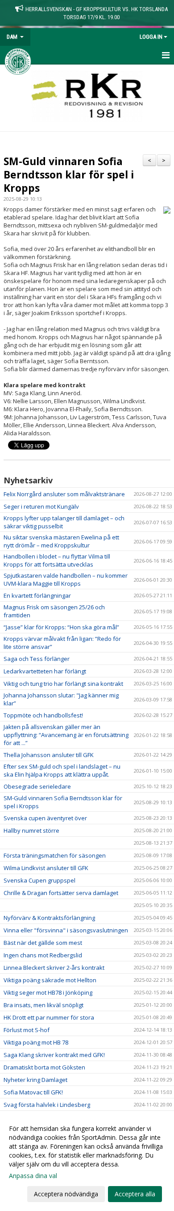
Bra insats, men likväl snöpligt (43, 1005)
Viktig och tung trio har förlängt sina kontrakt (63, 684)
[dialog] (87, 1161)
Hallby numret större (31, 830)
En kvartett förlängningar (37, 595)
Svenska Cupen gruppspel (39, 880)
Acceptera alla (135, 1194)
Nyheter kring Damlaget (35, 1080)
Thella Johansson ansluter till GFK (49, 755)
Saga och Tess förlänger (37, 659)
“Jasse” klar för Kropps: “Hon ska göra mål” (61, 627)
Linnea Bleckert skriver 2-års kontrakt (54, 968)
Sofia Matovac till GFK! (33, 1092)
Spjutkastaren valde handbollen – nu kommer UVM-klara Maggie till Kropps (66, 579)
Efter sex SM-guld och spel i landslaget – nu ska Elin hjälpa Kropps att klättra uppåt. (62, 770)
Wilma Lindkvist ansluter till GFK (46, 868)
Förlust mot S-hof (27, 1030)
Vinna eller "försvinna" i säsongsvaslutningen (66, 930)
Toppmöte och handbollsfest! (43, 715)
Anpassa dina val (33, 1176)
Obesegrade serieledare (37, 786)
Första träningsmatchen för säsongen (55, 855)
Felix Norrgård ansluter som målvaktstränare (64, 494)
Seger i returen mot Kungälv (41, 506)
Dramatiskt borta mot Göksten (44, 1067)
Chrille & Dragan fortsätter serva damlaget (61, 893)
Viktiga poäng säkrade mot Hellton (50, 980)
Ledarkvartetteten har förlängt (45, 671)
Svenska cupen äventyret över (45, 818)
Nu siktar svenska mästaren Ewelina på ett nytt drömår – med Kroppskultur (61, 541)
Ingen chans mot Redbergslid (43, 955)
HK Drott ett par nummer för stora (49, 1017)
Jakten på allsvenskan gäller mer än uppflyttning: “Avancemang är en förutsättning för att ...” (66, 735)
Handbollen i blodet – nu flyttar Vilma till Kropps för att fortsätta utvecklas (57, 560)
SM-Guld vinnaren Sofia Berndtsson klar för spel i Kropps (69, 174)
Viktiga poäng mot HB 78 (36, 1042)
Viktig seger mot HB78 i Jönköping (48, 992)
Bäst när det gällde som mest (43, 943)
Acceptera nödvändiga (66, 1194)
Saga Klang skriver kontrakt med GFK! (54, 1055)
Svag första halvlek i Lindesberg (47, 1105)
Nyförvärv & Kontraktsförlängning (49, 918)
